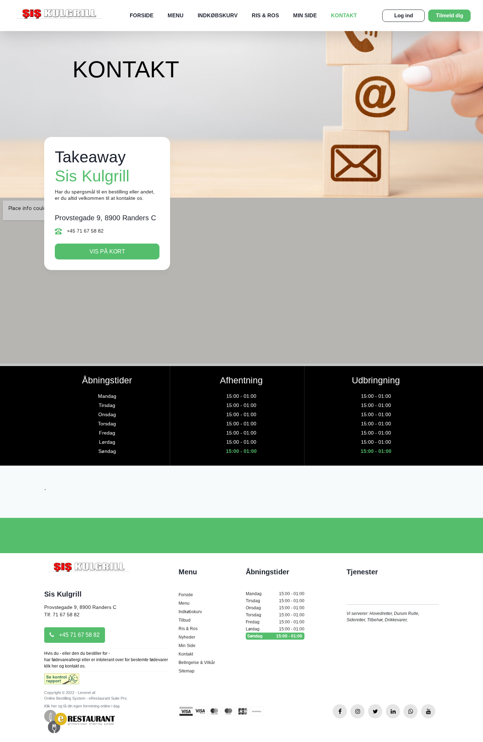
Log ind (403, 15)
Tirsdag (275, 600)
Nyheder (187, 637)
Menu (176, 15)
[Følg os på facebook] (340, 711)
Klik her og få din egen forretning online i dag (82, 706)
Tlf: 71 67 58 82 (62, 614)
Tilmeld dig (449, 15)
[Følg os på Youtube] (428, 711)
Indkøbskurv (218, 15)
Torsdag (275, 614)
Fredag (275, 622)
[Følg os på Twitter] (375, 711)
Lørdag (275, 629)
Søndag (274, 636)
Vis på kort (107, 252)
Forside (141, 15)
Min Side (305, 15)
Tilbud (185, 620)
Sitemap (186, 671)
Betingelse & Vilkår (197, 662)
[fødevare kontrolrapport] (61, 681)
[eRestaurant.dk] (79, 721)
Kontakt (344, 15)
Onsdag (275, 607)
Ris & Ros (265, 15)
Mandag (275, 593)
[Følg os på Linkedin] (393, 711)
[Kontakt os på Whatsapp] (410, 711)
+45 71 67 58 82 (84, 231)
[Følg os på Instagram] (357, 711)
